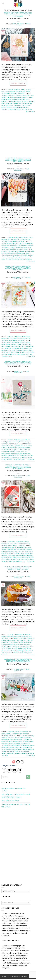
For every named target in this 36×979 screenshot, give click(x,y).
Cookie (19, 344)
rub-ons (30, 455)
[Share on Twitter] (9, 770)
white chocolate (20, 753)
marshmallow (18, 453)
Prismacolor (11, 455)
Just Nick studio (14, 249)
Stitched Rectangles (7, 751)
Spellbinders (18, 749)
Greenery (27, 449)
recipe (27, 103)
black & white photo (12, 547)
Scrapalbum (18, 747)
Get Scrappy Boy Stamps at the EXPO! (13, 789)
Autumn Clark (5, 95)
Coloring (28, 12)
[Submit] (28, 777)
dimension (23, 97)
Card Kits (18, 95)
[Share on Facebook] (4, 770)
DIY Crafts (27, 640)
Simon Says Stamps (19, 354)
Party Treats (13, 745)
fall (19, 346)
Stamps (24, 105)
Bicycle (13, 445)
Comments (30, 111)
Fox (11, 642)
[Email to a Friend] (14, 770)
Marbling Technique (7, 741)
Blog (12, 12)
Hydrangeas (5, 739)
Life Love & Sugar (26, 348)
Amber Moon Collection (19, 342)
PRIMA (17, 352)
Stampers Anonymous (8, 650)
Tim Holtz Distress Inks (12, 259)
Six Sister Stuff (5, 457)
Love (9, 555)
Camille (29, 445)
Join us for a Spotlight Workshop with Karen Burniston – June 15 (15, 796)
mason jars (26, 453)
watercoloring (20, 561)
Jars (26, 451)
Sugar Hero (20, 257)
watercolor (18, 16)
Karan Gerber (24, 249)
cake (24, 638)
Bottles (18, 445)
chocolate (28, 547)
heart (27, 99)
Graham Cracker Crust (18, 99)
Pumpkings (4, 646)
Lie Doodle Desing (15, 348)
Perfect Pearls (10, 352)
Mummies (26, 741)
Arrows (3, 547)
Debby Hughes (15, 97)
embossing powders (7, 247)
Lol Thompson (27, 739)
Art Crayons (23, 243)
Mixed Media (30, 251)
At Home (7, 12)
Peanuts (4, 455)
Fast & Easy (13, 551)
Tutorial (22, 259)
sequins (27, 557)
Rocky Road (23, 455)
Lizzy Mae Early (25, 101)
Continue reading (18, 83)
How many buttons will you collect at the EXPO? (15, 805)
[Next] (22, 762)
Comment (31, 459)
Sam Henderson (14, 646)
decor (3, 346)
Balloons (30, 243)
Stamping (25, 15)
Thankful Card (20, 650)
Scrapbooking (16, 15)
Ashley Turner (18, 638)
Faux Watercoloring (21, 247)
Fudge (14, 449)
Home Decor (8, 14)
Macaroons (24, 350)
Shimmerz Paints (11, 559)
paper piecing (10, 103)
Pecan (19, 557)
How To (30, 237)
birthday (4, 245)
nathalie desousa (19, 253)
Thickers (9, 459)
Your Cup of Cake (27, 109)
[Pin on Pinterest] (19, 770)
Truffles (23, 751)
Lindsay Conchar (6, 350)
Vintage (10, 109)
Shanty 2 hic (29, 646)
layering (3, 101)
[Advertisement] (18, 134)
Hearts (9, 553)
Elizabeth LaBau (28, 245)
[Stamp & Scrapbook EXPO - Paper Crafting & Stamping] (18, 3)
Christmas (11, 737)
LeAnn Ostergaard (21, 169)
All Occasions (26, 735)
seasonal (22, 646)
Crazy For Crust (11, 549)
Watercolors (17, 109)
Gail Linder (20, 449)
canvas (12, 95)
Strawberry (13, 257)
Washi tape (21, 459)
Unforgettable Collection (20, 107)
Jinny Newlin (23, 642)
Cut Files (9, 245)
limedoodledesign (7, 644)
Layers (30, 642)
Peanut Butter (19, 103)
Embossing (7, 99)
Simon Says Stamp (15, 105)
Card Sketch (19, 465)
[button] (2, 3)
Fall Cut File (24, 346)
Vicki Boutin (28, 259)
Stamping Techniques (22, 661)
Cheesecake (25, 95)
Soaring (16, 648)
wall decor (16, 652)
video (32, 559)
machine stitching (17, 555)
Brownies (24, 445)
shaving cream (27, 747)
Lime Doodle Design (13, 101)
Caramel (21, 547)
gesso (7, 249)
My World (4, 557)
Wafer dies (4, 561)
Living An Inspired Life (18, 251)
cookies (3, 549)
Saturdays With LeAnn (18, 18)
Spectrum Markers (25, 648)
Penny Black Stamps (7, 747)
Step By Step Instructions (24, 457)
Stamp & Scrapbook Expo (9, 241)
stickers (3, 459)
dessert (8, 346)
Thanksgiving (29, 650)
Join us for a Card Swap (10, 801)
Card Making (19, 12)
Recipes (16, 14)
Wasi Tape (12, 561)
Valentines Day (25, 559)
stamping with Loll (28, 749)
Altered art (15, 243)
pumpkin (22, 352)
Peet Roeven (21, 745)
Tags (18, 559)
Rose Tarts (16, 255)
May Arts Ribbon (19, 644)
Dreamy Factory (16, 447)
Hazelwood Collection (8, 451)
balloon (7, 445)
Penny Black (30, 745)
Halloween (16, 642)
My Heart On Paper (7, 253)
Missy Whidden (27, 555)
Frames (6, 348)
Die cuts (29, 549)
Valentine (4, 109)
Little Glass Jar (16, 350)
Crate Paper (30, 638)
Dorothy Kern (5, 551)
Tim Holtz (9, 107)
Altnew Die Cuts (6, 342)
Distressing (20, 640)
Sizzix (27, 354)
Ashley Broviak (11, 344)
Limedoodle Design (7, 453)
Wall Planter (23, 652)
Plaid (23, 557)
